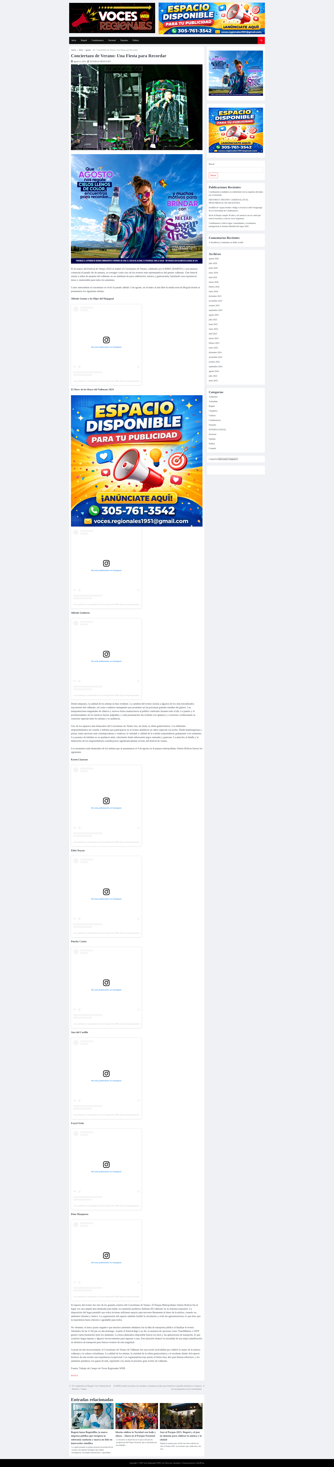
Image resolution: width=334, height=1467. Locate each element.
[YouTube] (223, 470)
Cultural (212, 415)
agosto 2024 (214, 371)
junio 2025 (213, 324)
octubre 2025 (214, 305)
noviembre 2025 (215, 301)
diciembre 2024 (215, 352)
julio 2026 (213, 263)
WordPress (200, 1463)
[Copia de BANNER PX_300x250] (136, 263)
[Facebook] (211, 470)
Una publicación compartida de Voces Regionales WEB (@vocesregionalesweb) (106, 381)
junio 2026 (213, 268)
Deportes (124, 40)
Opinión (212, 439)
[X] (235, 470)
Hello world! (238, 242)
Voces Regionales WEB (152, 1463)
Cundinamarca (98, 40)
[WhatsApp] (229, 470)
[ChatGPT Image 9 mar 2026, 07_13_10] (136, 526)
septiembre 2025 (215, 310)
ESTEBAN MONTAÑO (100, 61)
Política (136, 40)
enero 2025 (213, 348)
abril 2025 (213, 334)
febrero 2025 (214, 343)
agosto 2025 (214, 315)
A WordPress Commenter (219, 242)
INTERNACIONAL (217, 429)
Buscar (211, 164)
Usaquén (212, 448)
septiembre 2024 (215, 366)
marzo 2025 (214, 338)
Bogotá (84, 40)
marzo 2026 (214, 282)
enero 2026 (213, 291)
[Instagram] (217, 470)
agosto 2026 (214, 258)
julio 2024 (213, 376)
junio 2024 (213, 380)
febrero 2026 (214, 287)
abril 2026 (213, 277)
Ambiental (213, 397)
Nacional (112, 40)
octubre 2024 (214, 362)
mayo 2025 (213, 329)
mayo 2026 (213, 273)
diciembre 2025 (215, 296)
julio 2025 (213, 319)
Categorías (213, 459)
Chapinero (213, 411)
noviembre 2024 (215, 357)
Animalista (213, 401)
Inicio (73, 40)
